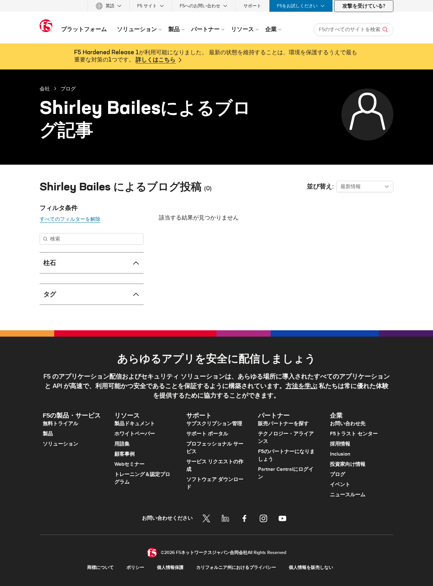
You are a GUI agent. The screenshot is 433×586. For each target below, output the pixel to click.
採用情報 (340, 444)
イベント (340, 484)
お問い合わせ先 (347, 423)
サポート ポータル (207, 434)
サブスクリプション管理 (214, 423)
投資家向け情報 (347, 464)
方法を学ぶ (301, 386)
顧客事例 (124, 454)
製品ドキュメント (134, 423)
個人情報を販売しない (311, 567)
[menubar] (216, 6)
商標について (100, 567)
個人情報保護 (170, 567)
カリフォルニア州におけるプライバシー (236, 567)
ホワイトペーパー (134, 434)
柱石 (49, 263)
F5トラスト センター (354, 434)
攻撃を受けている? (363, 6)
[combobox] (364, 186)
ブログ (68, 88)
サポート (252, 6)
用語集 (122, 444)
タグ (49, 294)
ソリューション (60, 444)
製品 (48, 434)
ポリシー (135, 567)
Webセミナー (129, 464)
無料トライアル (60, 423)
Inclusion (340, 454)
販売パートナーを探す (283, 423)
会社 (45, 88)
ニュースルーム (347, 494)
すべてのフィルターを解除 (70, 219)
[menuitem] (108, 6)
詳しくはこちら (156, 60)
